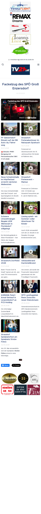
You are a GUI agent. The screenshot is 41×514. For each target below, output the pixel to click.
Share (6, 365)
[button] (3, 64)
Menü (38, 64)
